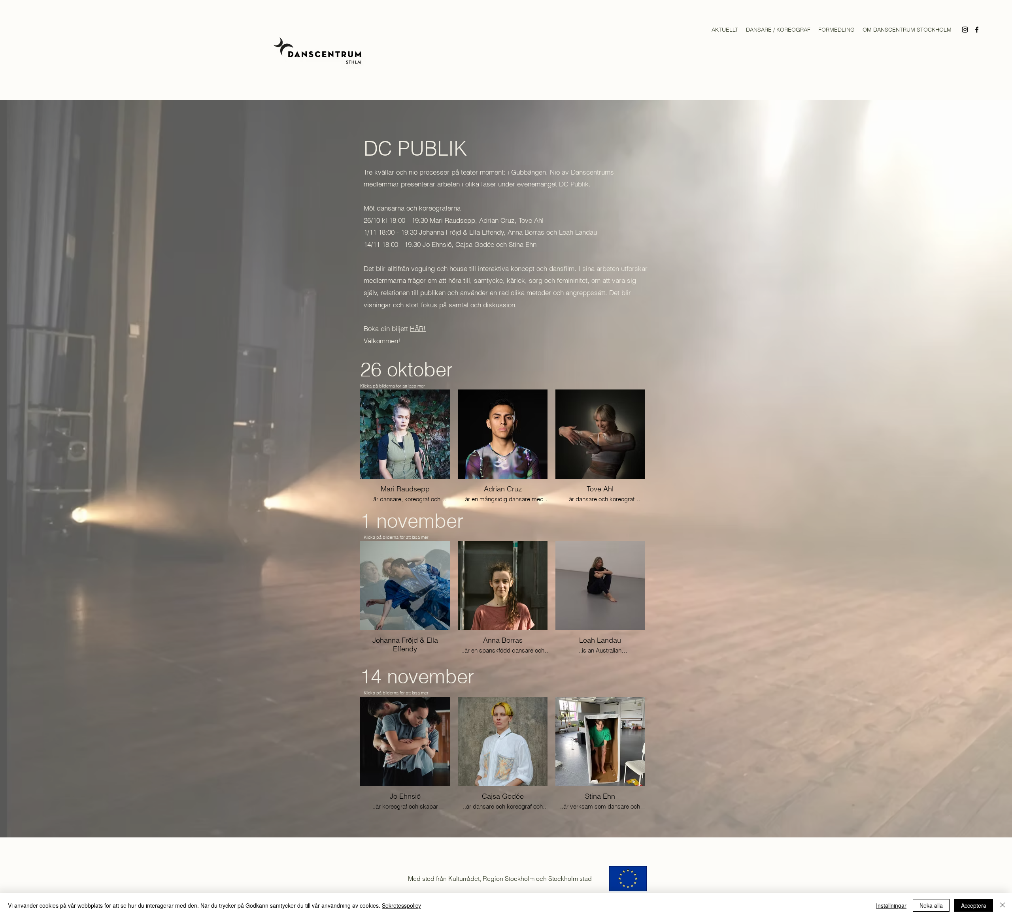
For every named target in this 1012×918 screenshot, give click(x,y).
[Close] (1002, 905)
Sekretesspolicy (401, 905)
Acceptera (973, 905)
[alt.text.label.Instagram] (965, 30)
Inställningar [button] (891, 905)
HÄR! (418, 328)
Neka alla (931, 905)
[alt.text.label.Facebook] (977, 30)
